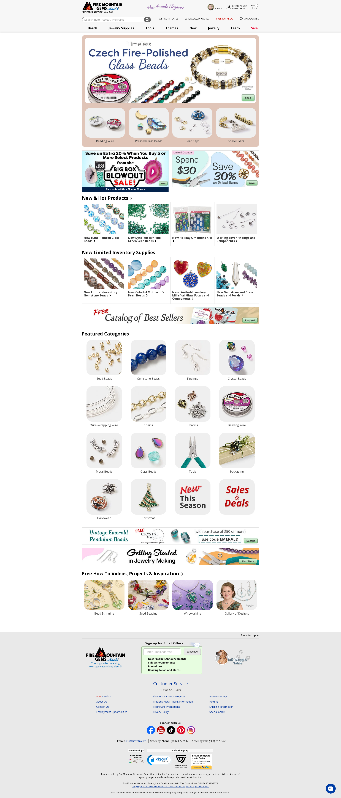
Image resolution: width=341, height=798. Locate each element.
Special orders (217, 712)
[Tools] (192, 450)
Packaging (237, 471)
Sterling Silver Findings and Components (235, 239)
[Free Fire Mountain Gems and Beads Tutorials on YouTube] (161, 729)
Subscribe (192, 651)
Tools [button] (149, 28)
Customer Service (170, 683)
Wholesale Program (197, 18)
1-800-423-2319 (170, 690)
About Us (101, 701)
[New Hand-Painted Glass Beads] (104, 219)
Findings (192, 378)
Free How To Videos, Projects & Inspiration (131, 573)
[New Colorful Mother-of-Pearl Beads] (148, 273)
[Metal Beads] (104, 450)
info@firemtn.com (136, 741)
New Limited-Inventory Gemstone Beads (100, 294)
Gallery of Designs (237, 613)
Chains (148, 425)
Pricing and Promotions (166, 706)
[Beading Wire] (105, 123)
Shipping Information (221, 706)
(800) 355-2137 (179, 741)
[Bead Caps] (192, 123)
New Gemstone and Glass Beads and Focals (234, 294)
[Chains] (148, 404)
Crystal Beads (237, 378)
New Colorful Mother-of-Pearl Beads (146, 294)
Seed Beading (148, 613)
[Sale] (237, 497)
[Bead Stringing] (104, 595)
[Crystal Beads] (237, 357)
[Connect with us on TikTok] (171, 729)
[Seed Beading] (148, 595)
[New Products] (192, 497)
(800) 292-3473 (217, 741)
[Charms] (192, 404)
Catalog (103, 696)
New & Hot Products (105, 198)
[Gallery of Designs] (236, 595)
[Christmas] (148, 497)
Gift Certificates (168, 18)
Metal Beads (104, 471)
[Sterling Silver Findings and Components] (236, 219)
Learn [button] (235, 28)
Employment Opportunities (111, 712)
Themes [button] (171, 28)
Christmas (148, 518)
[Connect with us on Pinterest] (181, 729)
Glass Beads (148, 471)
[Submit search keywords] (147, 19)
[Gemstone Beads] (148, 357)
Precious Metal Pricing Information (173, 701)
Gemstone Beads (148, 378)
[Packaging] (237, 450)
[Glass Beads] (148, 450)
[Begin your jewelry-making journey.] (170, 556)
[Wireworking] (192, 595)
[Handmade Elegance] (166, 6)
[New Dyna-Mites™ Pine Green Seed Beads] (148, 219)
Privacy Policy (161, 712)
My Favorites (251, 18)
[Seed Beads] (104, 357)
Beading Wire (105, 141)
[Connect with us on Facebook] (151, 729)
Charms (193, 425)
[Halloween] (104, 497)
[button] (159, 760)
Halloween (104, 518)
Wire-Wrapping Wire (104, 425)
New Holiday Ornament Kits (192, 238)
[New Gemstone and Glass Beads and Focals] (236, 273)
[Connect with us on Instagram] (191, 729)
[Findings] (192, 357)
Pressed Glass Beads (148, 141)
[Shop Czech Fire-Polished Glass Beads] (170, 70)
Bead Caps (192, 141)
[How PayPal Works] (201, 762)
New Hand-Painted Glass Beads (101, 239)
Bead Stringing (104, 613)
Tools (192, 471)
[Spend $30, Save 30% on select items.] (215, 169)
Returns (213, 701)
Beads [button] (92, 28)
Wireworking (192, 613)
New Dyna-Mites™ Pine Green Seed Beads (144, 239)
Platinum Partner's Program (169, 696)
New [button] (193, 28)
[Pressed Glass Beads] (149, 123)
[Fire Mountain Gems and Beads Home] (102, 7)
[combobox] (116, 19)
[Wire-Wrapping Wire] (104, 404)
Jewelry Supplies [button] (121, 28)
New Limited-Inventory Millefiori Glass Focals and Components (190, 295)
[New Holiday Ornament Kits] (192, 219)
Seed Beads (104, 378)
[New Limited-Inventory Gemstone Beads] (104, 273)
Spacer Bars (236, 141)
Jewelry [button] (214, 28)
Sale (254, 28)
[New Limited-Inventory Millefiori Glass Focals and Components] (192, 273)
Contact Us (102, 706)
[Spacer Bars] (236, 123)
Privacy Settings (218, 696)
